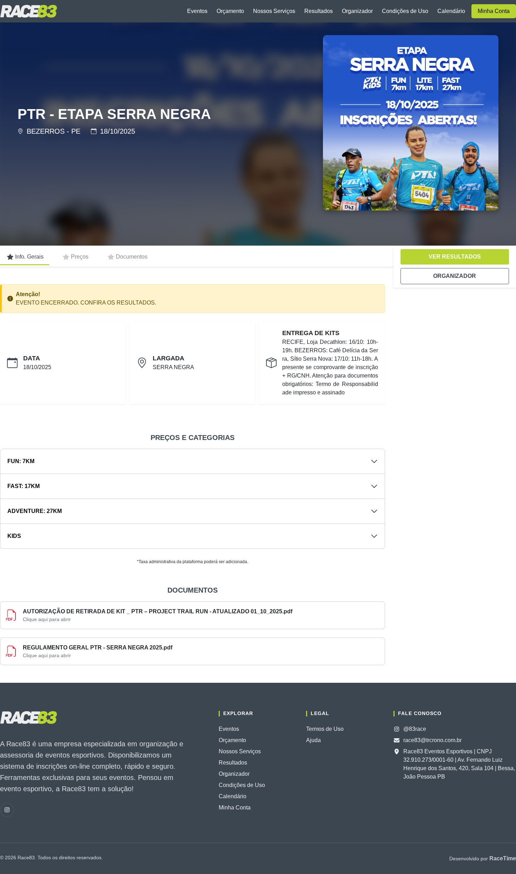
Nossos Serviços (274, 11)
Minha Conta (494, 11)
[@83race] (7, 810)
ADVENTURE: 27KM (34, 511)
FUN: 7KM (20, 461)
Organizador (357, 11)
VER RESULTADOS (455, 257)
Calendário (451, 11)
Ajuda (313, 740)
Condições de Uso (405, 11)
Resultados (318, 11)
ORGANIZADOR (454, 276)
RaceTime (502, 858)
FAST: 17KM (23, 486)
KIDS (14, 536)
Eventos (197, 11)
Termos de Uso (325, 729)
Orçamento (230, 11)
